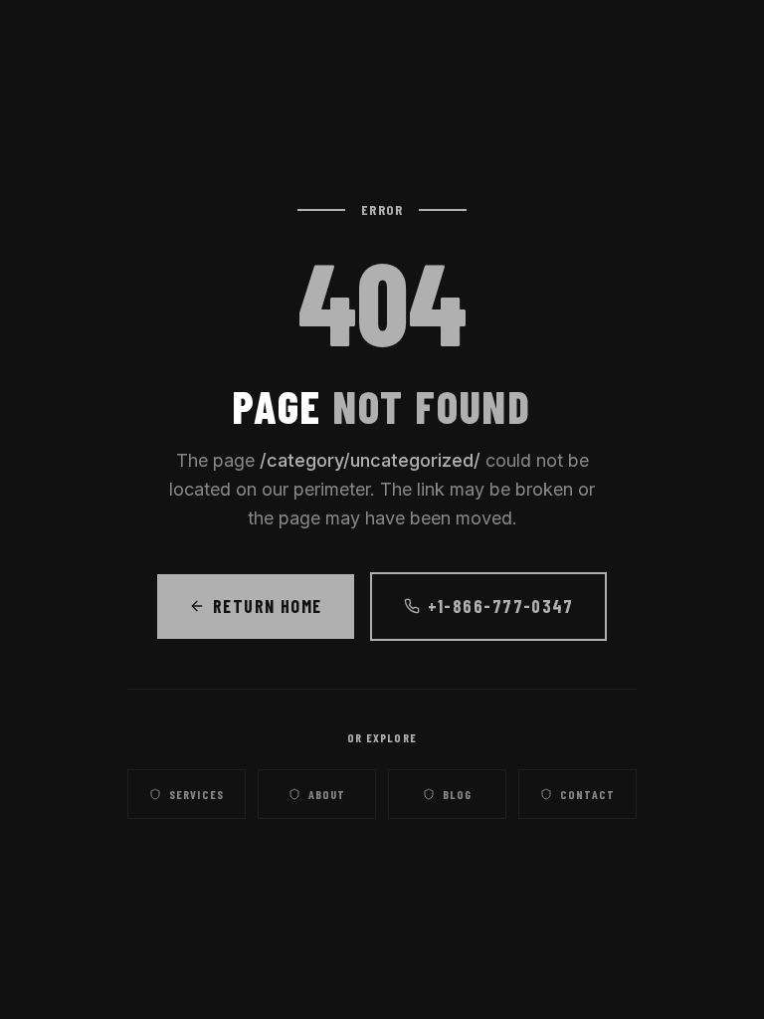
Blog (458, 794)
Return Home (267, 606)
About (327, 794)
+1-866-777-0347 (501, 606)
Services (197, 794)
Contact (587, 794)
